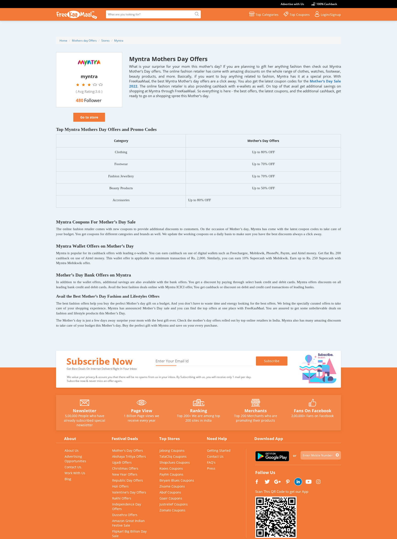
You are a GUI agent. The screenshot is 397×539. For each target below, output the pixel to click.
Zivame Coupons (172, 486)
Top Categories (266, 14)
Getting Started (218, 450)
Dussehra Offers (124, 515)
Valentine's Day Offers (129, 492)
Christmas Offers (125, 468)
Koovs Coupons (171, 468)
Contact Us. (73, 467)
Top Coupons (299, 14)
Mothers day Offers (84, 40)
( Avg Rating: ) (89, 91)
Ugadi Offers (122, 462)
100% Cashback (326, 4)
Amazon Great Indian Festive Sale (128, 523)
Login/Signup (331, 14)
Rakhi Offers (121, 498)
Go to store (89, 117)
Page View (141, 410)
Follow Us (265, 472)
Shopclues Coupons (174, 462)
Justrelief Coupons (173, 504)
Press (211, 468)
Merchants (255, 410)
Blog (68, 479)
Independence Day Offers (126, 506)
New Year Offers (124, 474)
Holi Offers (120, 486)
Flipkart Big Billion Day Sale (129, 533)
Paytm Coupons (171, 474)
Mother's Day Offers (127, 450)
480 (79, 100)
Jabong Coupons (171, 450)
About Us (72, 450)
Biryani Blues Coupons (176, 480)
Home (63, 40)
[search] (196, 14)
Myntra (118, 40)
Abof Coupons (170, 492)
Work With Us (75, 473)
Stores (105, 40)
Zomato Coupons (172, 510)
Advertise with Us (292, 4)
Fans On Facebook (312, 410)
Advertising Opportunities (75, 458)
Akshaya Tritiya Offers (129, 456)
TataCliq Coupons (173, 456)
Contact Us (215, 456)
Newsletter (84, 410)
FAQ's (211, 462)
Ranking (198, 410)
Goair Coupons (170, 498)
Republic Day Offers (127, 480)
